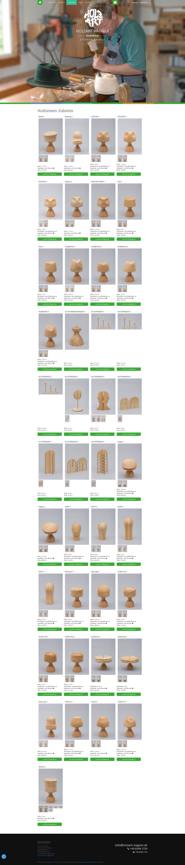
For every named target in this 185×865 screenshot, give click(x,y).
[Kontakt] (115, 2)
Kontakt (87, 2)
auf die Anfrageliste (49, 174)
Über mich (52, 2)
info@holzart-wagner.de (46, 853)
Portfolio (62, 2)
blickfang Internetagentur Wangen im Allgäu (89, 862)
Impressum (135, 2)
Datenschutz (143, 2)
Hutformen (71, 2)
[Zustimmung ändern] (4, 856)
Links (80, 2)
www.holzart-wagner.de (46, 855)
